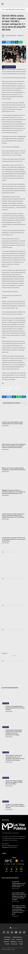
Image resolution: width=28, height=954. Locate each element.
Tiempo (21, 944)
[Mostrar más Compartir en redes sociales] (24, 42)
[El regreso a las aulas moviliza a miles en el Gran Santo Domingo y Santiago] (14, 795)
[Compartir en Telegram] (12, 42)
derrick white (15, 388)
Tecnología (14, 944)
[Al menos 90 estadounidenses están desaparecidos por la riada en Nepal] (14, 413)
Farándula (13, 941)
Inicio (3, 9)
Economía (7, 939)
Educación (19, 939)
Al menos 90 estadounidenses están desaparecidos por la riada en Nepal (12, 422)
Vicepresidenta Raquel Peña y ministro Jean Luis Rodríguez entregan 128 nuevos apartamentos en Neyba (14, 732)
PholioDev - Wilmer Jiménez (8, 949)
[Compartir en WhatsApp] (21, 42)
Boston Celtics (6, 388)
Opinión (7, 944)
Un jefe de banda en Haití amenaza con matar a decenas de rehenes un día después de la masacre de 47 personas (13, 515)
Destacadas (5, 703)
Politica (20, 941)
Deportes (6, 941)
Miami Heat (5, 390)
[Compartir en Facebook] (4, 42)
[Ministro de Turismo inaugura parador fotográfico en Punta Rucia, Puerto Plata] (14, 459)
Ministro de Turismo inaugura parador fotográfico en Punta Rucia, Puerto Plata (13, 468)
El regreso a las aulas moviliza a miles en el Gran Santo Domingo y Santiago (15, 806)
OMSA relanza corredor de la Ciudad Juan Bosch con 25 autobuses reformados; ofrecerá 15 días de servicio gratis (13, 445)
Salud (13, 939)
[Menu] (3, 4)
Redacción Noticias (11, 35)
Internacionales (17, 937)
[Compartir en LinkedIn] (16, 42)
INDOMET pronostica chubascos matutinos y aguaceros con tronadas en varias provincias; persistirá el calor (13, 491)
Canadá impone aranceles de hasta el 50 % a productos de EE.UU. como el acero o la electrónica (14, 539)
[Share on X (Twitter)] (8, 42)
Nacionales (5, 727)
